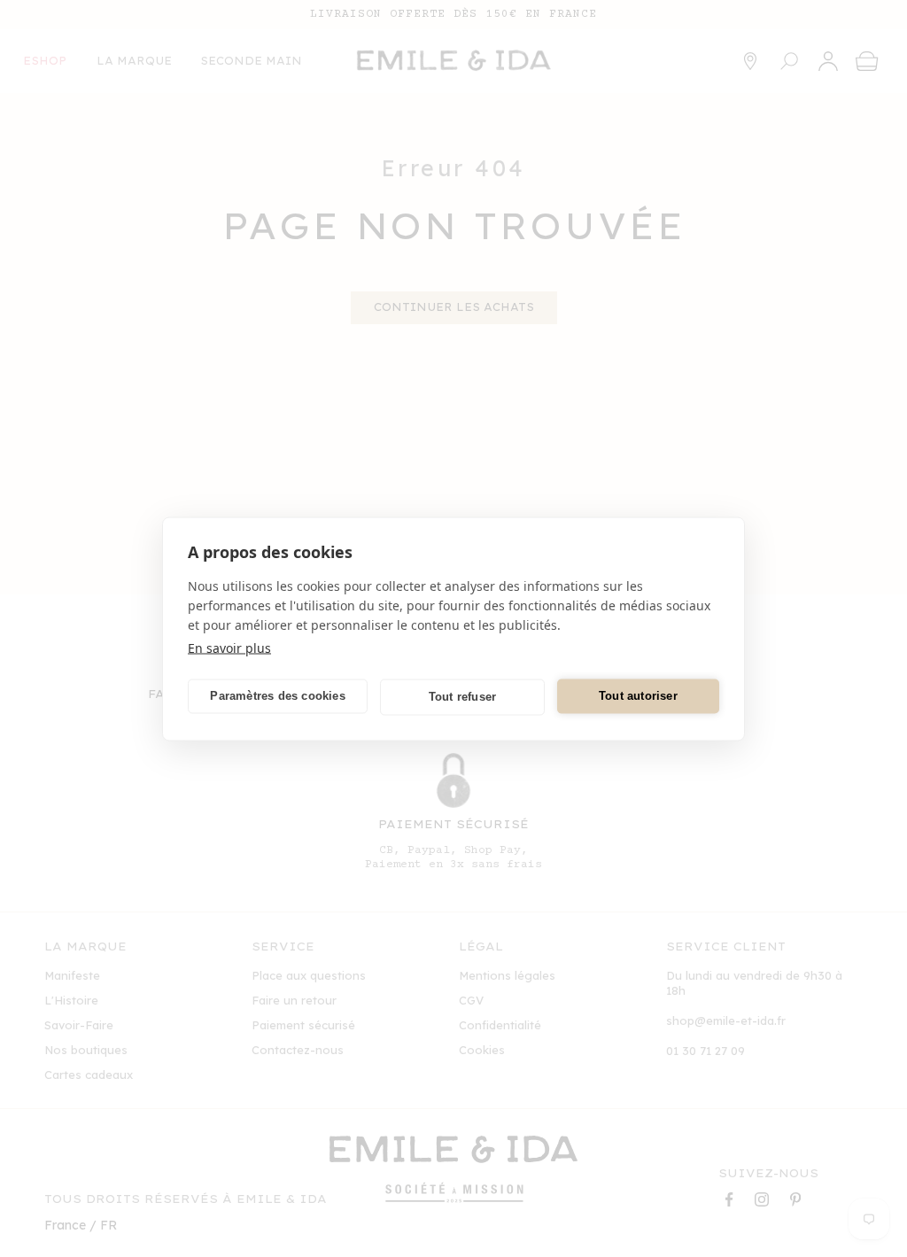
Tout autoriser (638, 695)
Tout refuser (462, 696)
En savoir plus (229, 647)
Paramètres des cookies (277, 695)
